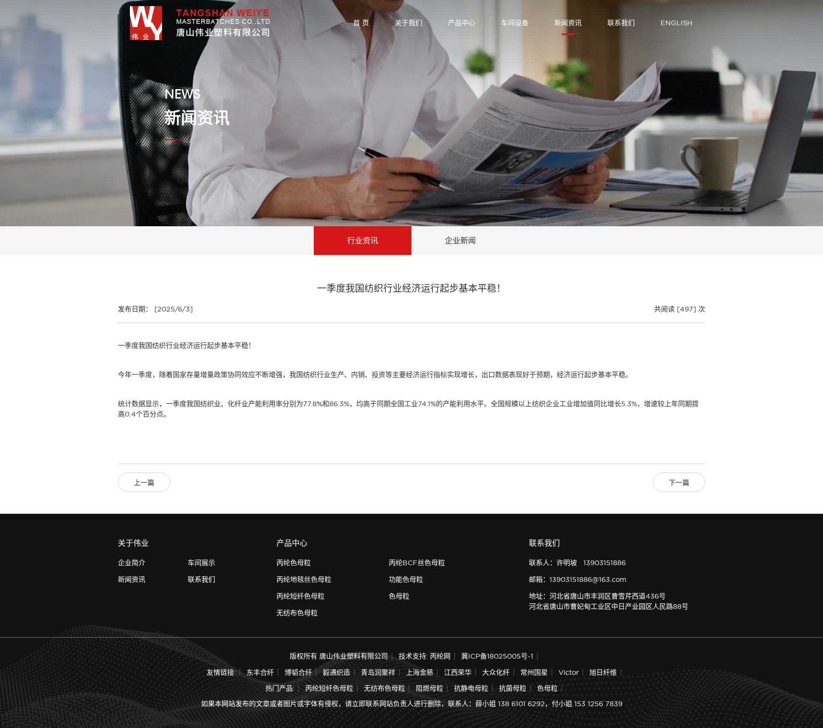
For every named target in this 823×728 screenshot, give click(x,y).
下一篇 (679, 482)
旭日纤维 (603, 672)
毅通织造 (336, 672)
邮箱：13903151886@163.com (577, 579)
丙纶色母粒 (293, 562)
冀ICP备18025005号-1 (497, 656)
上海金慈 (419, 672)
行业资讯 (362, 241)
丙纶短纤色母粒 (300, 596)
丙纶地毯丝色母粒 (303, 579)
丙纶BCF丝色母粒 (417, 562)
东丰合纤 (260, 672)
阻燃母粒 (429, 688)
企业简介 (131, 562)
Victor (569, 672)
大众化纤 (496, 672)
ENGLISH (676, 23)
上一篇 (144, 482)
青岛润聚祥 (378, 672)
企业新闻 (460, 241)
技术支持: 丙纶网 (425, 656)
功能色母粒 (406, 579)
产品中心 (461, 23)
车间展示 (201, 562)
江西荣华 (458, 672)
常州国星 (534, 672)
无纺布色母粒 (297, 613)
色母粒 (399, 596)
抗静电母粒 (471, 688)
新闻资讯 (568, 23)
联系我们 (621, 23)
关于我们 (408, 23)
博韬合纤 (298, 672)
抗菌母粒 (512, 688)
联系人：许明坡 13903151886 (577, 562)
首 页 (361, 23)
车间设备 (515, 23)
